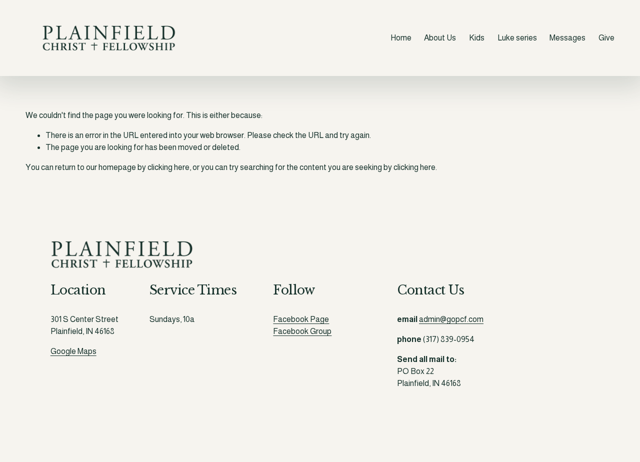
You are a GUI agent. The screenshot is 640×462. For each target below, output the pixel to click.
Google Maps (73, 351)
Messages (568, 38)
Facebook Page (301, 319)
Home (401, 38)
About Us (440, 38)
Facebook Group (302, 331)
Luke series (517, 38)
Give (606, 38)
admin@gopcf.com (451, 319)
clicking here (169, 167)
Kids (476, 38)
